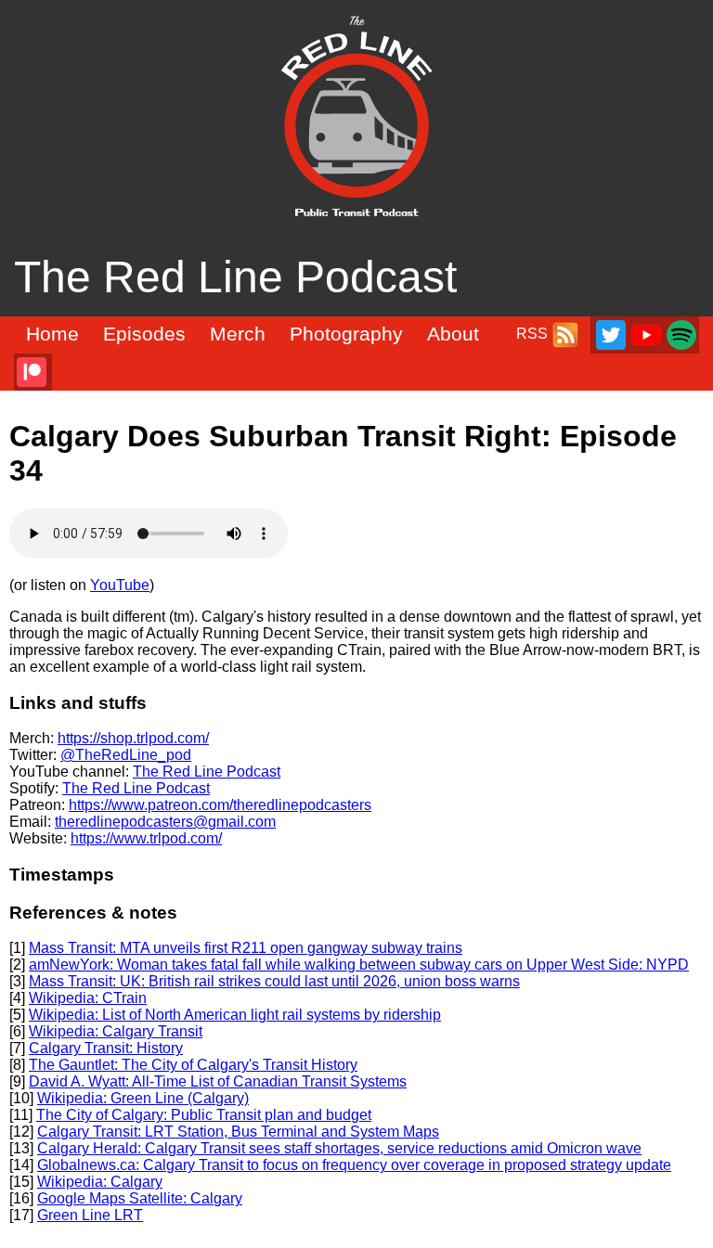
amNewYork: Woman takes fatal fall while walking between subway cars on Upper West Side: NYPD (359, 964)
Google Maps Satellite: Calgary (139, 1198)
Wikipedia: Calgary (99, 1182)
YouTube (119, 585)
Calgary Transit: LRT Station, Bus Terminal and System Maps (238, 1131)
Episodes (144, 334)
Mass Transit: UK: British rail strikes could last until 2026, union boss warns (274, 981)
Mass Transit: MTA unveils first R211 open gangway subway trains (245, 948)
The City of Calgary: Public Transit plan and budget (203, 1115)
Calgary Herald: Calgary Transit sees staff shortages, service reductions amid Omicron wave (339, 1148)
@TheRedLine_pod (125, 755)
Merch (238, 334)
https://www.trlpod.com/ (146, 838)
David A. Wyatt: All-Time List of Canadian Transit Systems (218, 1081)
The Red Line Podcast (206, 771)
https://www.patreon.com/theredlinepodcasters (220, 805)
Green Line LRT (90, 1215)
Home (52, 334)
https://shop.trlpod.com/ (133, 738)
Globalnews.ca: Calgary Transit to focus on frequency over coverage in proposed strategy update (354, 1165)
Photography (346, 334)
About (453, 334)
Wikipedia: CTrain (88, 998)
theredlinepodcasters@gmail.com (165, 822)
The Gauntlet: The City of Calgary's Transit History (193, 1065)
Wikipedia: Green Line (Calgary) (143, 1098)
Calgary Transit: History (106, 1048)
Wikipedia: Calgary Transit (115, 1031)
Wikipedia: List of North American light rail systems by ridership (235, 1015)
